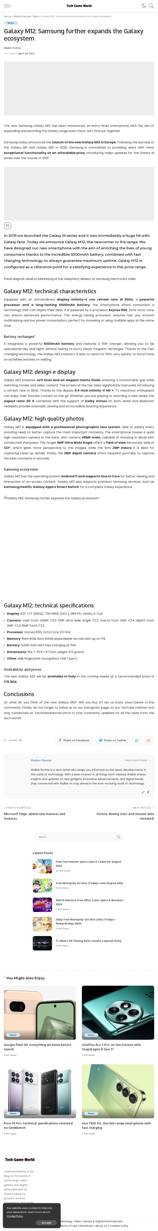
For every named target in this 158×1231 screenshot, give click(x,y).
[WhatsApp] (137, 740)
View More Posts (135, 760)
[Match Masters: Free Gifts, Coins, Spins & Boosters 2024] (42, 905)
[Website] (143, 792)
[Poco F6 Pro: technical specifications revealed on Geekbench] (40, 1091)
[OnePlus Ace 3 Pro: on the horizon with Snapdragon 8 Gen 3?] (118, 1013)
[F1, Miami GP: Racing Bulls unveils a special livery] (42, 943)
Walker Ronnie (12, 48)
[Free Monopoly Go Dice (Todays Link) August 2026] (42, 885)
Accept (46, 1222)
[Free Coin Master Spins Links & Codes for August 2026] (42, 866)
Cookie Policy (15, 1216)
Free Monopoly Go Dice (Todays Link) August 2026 (89, 883)
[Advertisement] (79, 88)
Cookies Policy (118, 1226)
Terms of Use (68, 1226)
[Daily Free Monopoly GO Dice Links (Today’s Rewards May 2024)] (42, 924)
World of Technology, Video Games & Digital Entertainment (84, 1221)
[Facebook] (147, 792)
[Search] (150, 6)
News (11, 23)
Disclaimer (86, 1226)
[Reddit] (148, 740)
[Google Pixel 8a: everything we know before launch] (40, 1013)
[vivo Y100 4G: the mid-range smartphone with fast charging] (118, 1091)
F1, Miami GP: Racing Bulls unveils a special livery (89, 940)
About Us (101, 1226)
